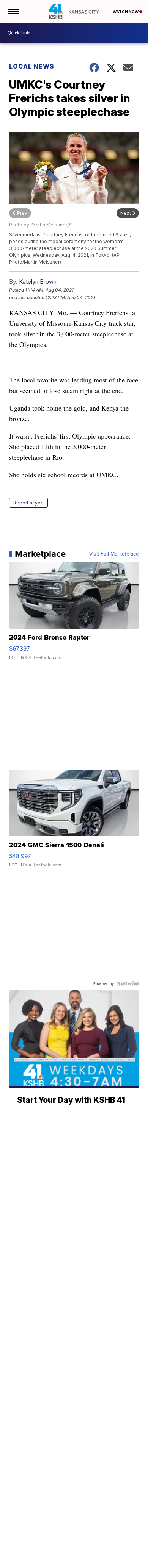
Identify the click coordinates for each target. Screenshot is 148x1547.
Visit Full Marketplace (114, 553)
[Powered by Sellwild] (128, 983)
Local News (31, 66)
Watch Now (126, 11)
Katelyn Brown (38, 281)
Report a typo (28, 503)
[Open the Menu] (13, 11)
